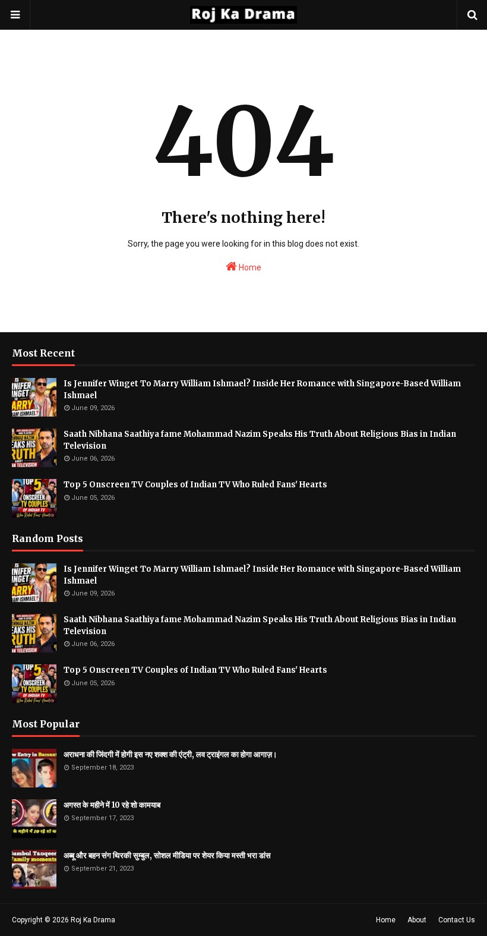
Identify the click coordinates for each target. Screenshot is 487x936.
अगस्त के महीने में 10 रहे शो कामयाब (112, 805)
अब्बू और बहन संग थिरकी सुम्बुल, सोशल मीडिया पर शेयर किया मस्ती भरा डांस (167, 855)
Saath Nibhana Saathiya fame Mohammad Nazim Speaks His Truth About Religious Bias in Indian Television (260, 440)
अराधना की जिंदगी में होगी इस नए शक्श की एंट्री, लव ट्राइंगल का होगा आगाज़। (170, 754)
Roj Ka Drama (93, 920)
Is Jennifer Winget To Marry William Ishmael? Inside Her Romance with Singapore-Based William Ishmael (262, 390)
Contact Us (456, 920)
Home (249, 267)
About (416, 920)
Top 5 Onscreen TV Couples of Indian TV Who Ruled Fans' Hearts (195, 485)
